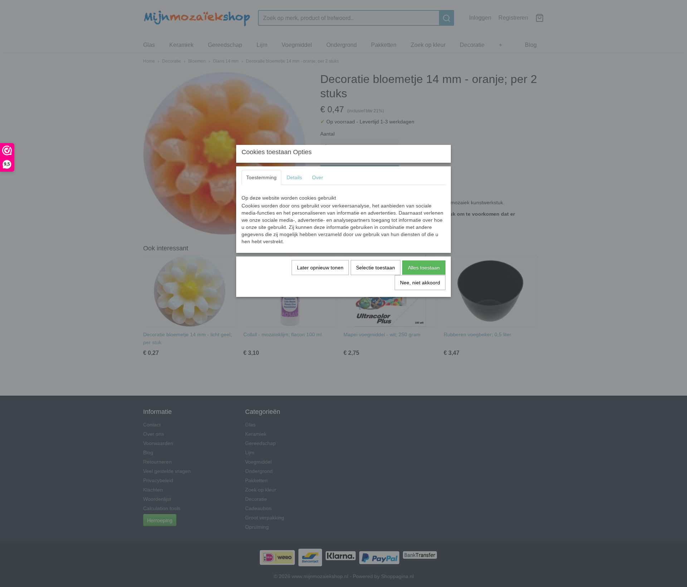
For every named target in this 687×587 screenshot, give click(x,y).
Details (294, 177)
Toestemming (261, 177)
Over (317, 177)
